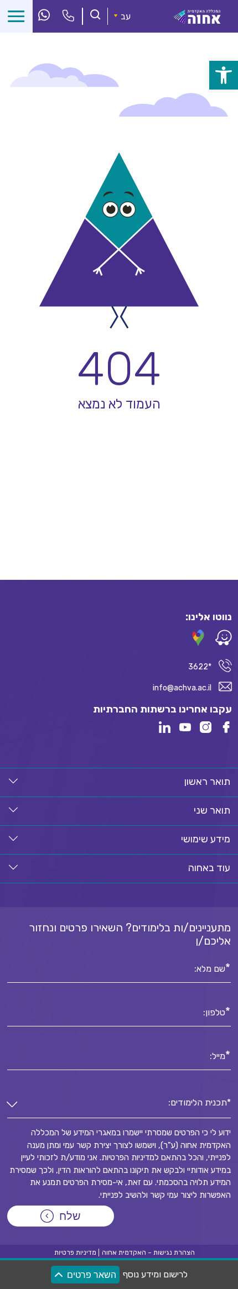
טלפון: (214, 1011)
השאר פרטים (91, 1275)
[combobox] (119, 1105)
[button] (13, 781)
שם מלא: (209, 967)
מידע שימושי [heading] (205, 839)
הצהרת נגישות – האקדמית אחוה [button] (148, 1252)
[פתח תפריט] (16, 16)
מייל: (217, 1055)
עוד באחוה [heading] (209, 868)
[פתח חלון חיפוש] (95, 16)
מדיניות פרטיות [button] (75, 1252)
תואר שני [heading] (212, 810)
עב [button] (126, 16)
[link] (223, 75)
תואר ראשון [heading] (207, 782)
